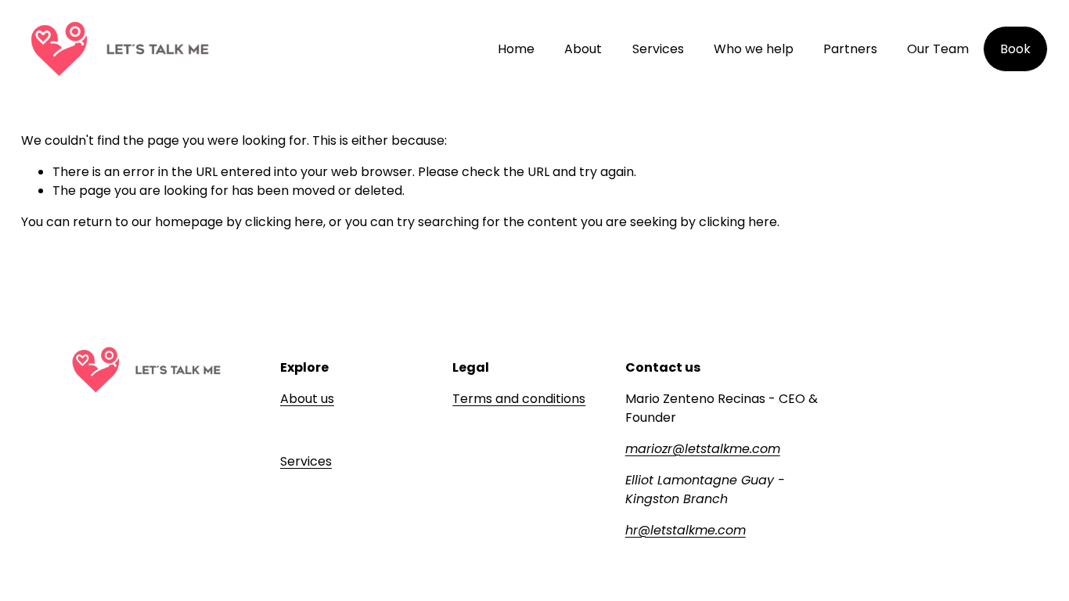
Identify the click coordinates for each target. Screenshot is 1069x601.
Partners (850, 49)
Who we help (754, 49)
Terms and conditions (518, 399)
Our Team (938, 49)
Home (516, 49)
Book (1015, 49)
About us (307, 399)
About (583, 49)
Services (658, 49)
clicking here (284, 222)
